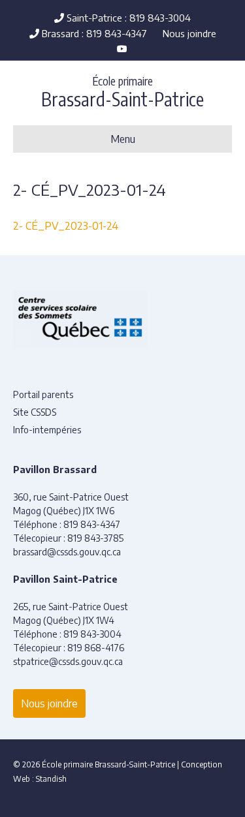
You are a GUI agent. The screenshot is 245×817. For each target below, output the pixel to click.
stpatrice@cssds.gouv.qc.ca (68, 661)
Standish (51, 779)
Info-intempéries (47, 429)
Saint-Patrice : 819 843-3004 (127, 17)
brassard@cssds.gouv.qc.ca (67, 551)
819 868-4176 (95, 647)
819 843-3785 (95, 538)
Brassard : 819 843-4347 (93, 33)
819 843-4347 (91, 524)
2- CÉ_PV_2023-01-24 (65, 225)
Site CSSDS (34, 412)
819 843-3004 (92, 634)
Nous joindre (189, 33)
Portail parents (43, 394)
